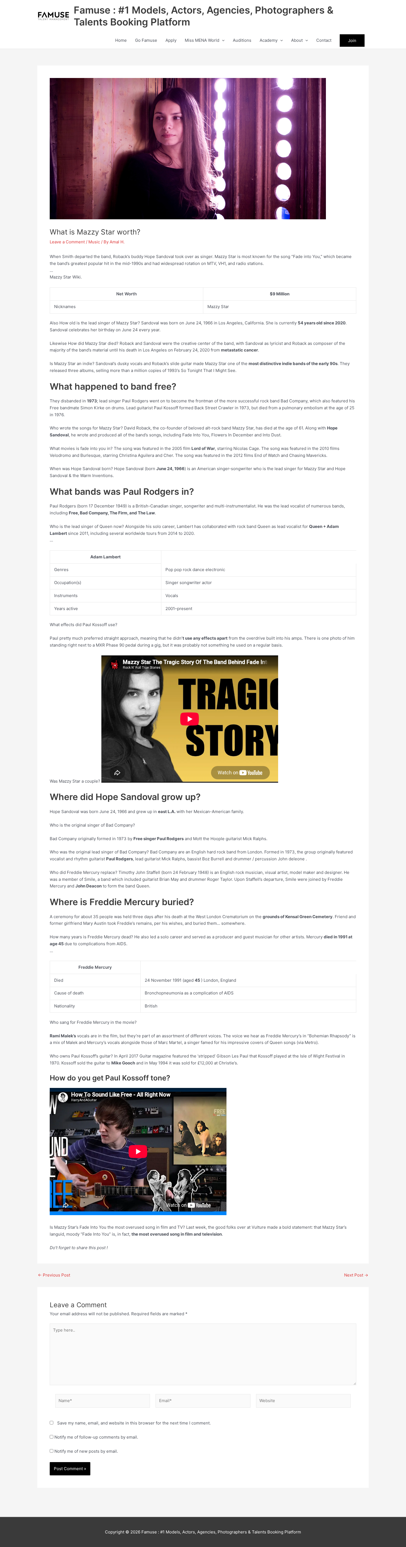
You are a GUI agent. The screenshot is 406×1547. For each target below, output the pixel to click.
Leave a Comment (67, 241)
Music (94, 241)
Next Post (356, 1275)
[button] (222, 40)
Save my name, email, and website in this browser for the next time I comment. (134, 1423)
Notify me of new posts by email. (86, 1451)
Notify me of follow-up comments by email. (96, 1437)
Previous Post (54, 1275)
